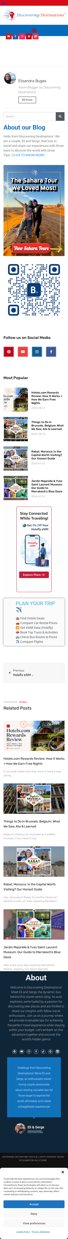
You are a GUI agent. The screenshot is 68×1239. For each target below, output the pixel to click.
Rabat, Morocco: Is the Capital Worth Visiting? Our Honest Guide (46, 455)
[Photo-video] (36, 36)
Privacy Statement (41, 1231)
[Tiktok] (43, 1051)
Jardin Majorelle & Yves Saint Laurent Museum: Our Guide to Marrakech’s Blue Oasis (46, 486)
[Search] (60, 116)
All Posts (27, 99)
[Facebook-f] (15, 36)
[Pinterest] (29, 36)
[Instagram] (22, 36)
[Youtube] (9, 36)
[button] (63, 1172)
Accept (34, 1204)
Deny (34, 1213)
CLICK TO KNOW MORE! (28, 155)
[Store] (57, 1051)
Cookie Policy (23, 1231)
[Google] (50, 1051)
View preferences (34, 1223)
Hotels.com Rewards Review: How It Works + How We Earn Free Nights (46, 398)
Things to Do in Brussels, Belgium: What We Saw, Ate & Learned (47, 425)
